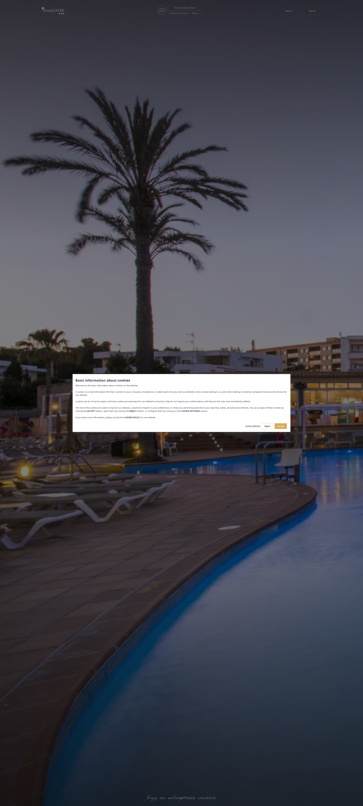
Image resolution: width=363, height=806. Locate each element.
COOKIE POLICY (132, 417)
